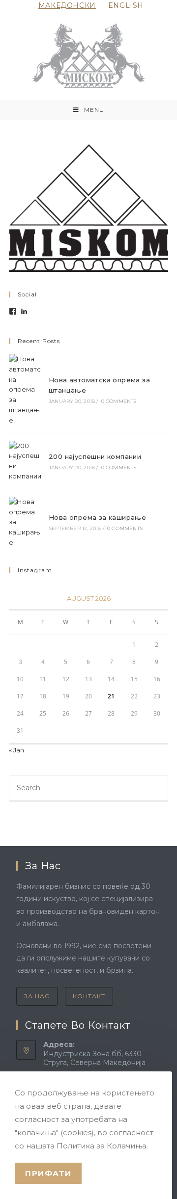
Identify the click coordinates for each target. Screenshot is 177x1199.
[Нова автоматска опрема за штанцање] (25, 390)
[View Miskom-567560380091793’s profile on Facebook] (13, 311)
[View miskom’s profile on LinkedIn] (24, 311)
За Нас (37, 996)
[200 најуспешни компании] (25, 461)
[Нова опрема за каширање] (25, 522)
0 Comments (119, 401)
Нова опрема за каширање (97, 517)
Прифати (48, 1173)
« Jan (16, 750)
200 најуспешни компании (95, 456)
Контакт (89, 996)
